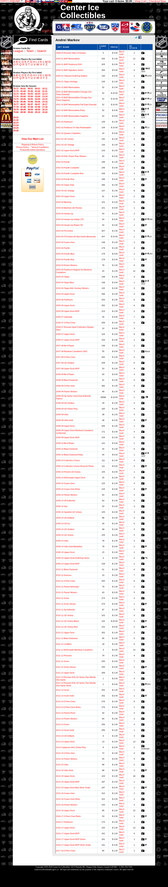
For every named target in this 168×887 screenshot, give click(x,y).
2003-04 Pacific (63, 248)
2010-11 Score (62, 598)
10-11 (44, 88)
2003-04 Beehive (63, 202)
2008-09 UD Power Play (67, 409)
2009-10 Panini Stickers (66, 495)
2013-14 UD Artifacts (65, 736)
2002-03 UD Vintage (65, 191)
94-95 (30, 99)
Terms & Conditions (40, 147)
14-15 (44, 99)
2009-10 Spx (61, 506)
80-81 (23, 88)
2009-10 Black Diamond (67, 449)
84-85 (23, 99)
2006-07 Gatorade (64, 317)
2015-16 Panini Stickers (66, 805)
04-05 (37, 99)
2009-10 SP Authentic (65, 501)
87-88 (23, 107)
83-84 (23, 96)
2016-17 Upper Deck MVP (67, 833)
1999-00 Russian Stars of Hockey (71, 53)
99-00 (30, 112)
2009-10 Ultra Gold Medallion (69, 546)
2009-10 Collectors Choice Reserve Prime (75, 466)
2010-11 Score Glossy (66, 604)
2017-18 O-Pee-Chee (65, 851)
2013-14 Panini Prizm (65, 713)
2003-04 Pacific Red (65, 259)
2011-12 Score (62, 661)
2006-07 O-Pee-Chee (65, 323)
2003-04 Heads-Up (64, 214)
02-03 (37, 94)
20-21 (16, 117)
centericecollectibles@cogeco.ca (46, 869)
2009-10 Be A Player (65, 443)
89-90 (23, 112)
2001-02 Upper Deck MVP (67, 150)
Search (41, 51)
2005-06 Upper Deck (65, 305)
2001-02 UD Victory (65, 139)
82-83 (23, 94)
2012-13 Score (62, 690)
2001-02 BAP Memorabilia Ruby (70, 110)
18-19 (44, 109)
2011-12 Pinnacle (64, 655)
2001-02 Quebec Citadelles (68, 133)
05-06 (37, 102)
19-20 (44, 112)
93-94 (30, 96)
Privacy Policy (22, 147)
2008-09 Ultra (62, 414)
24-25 (16, 128)
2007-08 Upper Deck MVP (67, 368)
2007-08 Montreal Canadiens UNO (71, 351)
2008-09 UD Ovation (65, 403)
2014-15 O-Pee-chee (65, 753)
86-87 (23, 104)
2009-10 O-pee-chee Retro (68, 489)
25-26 (16, 130)
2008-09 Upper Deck (65, 426)
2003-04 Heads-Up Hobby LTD (70, 219)
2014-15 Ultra (62, 765)
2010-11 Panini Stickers (66, 592)
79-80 (16, 112)
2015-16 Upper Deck (65, 810)
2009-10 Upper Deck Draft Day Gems (72, 558)
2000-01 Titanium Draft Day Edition (71, 76)
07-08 (37, 107)
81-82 (23, 91)
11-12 (44, 91)
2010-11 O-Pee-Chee (65, 581)
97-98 (30, 107)
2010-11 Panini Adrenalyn (67, 587)
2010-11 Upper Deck (65, 633)
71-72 (16, 91)
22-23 (16, 123)
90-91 (30, 88)
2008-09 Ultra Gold (64, 420)
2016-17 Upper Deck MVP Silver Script (73, 845)
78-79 (16, 109)
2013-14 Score (62, 724)
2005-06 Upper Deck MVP (67, 311)
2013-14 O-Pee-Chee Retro (68, 707)
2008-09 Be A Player (65, 374)
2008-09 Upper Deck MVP (67, 437)
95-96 (30, 102)
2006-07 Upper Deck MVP (67, 340)
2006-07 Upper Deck (65, 334)
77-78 (16, 107)
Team (30, 51)
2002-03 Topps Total (65, 185)
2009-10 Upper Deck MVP (67, 564)
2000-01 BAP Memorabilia (68, 59)
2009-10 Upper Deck (65, 552)
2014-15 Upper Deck (65, 776)
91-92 (30, 91)
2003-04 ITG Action (64, 231)
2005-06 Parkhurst (64, 300)
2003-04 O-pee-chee (65, 242)
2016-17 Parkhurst (64, 822)
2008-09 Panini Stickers (66, 391)
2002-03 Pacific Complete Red (69, 173)
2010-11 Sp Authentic (65, 610)
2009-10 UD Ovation (65, 529)
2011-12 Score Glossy (66, 667)
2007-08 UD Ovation (65, 363)
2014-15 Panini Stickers (66, 759)
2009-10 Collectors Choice (68, 460)
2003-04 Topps (62, 277)
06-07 (37, 104)
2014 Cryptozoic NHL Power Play (71, 747)
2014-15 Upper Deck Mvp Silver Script (73, 787)
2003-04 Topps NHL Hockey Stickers (72, 288)
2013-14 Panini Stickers (66, 719)
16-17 (44, 104)
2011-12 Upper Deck (65, 673)
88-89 (23, 109)
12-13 (44, 94)
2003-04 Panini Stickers (66, 265)
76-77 (16, 104)
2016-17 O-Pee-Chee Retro (68, 816)
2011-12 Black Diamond (66, 638)
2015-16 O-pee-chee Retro (68, 799)
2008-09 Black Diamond (67, 380)
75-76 (16, 102)
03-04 (37, 96)
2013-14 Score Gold (65, 730)
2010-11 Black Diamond (66, 569)
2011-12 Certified (63, 644)
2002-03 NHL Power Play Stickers (71, 156)
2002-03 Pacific (63, 162)
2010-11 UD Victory (64, 615)
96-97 (30, 104)
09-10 (37, 112)
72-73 (16, 94)
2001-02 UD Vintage (65, 145)
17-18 (44, 107)
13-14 (44, 96)
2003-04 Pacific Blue (65, 254)
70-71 (16, 88)
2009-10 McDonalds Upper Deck (70, 478)
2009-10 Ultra (62, 541)
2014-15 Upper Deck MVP (67, 782)
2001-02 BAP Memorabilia (68, 87)
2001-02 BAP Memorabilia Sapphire (72, 116)
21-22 (16, 120)
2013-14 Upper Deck (65, 742)
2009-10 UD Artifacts (65, 518)
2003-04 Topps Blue (65, 282)
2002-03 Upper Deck (65, 196)
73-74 (16, 96)
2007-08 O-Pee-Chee (65, 357)
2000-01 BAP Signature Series (69, 70)
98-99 (30, 109)
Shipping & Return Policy (32, 144)
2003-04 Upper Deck (65, 294)
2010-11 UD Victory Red (67, 627)
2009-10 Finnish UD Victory (68, 472)
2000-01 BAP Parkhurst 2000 (69, 64)
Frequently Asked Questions (32, 150)
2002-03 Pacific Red (65, 179)
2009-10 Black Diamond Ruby (69, 455)
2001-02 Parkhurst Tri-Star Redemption (73, 127)
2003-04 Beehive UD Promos (69, 208)
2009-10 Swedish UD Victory (69, 512)
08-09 (37, 109)
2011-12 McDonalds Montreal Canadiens (74, 650)
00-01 (37, 88)
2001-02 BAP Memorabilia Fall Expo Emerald (76, 104)
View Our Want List (32, 138)
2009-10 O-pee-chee (65, 483)
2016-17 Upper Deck (65, 828)
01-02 (37, 91)
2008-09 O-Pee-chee (65, 386)
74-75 (16, 99)
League (18, 51)
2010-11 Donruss (63, 575)
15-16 (44, 102)
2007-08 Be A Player (65, 346)
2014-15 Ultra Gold (64, 770)
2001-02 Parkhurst (64, 122)
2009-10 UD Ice (63, 523)
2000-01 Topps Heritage (67, 82)
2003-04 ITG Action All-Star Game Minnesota (76, 236)
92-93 (30, 94)
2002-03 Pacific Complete (67, 168)
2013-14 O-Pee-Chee (65, 701)
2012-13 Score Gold (65, 696)
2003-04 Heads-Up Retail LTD (69, 225)
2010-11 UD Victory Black (67, 621)
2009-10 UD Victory (65, 535)
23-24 (16, 125)
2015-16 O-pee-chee (65, 793)
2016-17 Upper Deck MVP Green (70, 839)
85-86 (23, 102)
